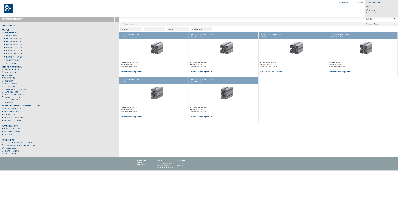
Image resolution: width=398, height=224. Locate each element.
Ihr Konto (359, 2)
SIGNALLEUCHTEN (12, 97)
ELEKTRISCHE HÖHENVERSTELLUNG (19, 143)
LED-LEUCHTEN (8, 87)
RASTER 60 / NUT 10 (14, 54)
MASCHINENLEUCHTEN (14, 95)
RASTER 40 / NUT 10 (14, 44)
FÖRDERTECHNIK (9, 148)
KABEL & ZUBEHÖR (11, 111)
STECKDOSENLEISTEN (13, 121)
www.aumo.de (344, 2)
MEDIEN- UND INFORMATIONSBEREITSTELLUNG (21, 106)
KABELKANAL (11, 35)
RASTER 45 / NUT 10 (14, 48)
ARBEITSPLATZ (8, 75)
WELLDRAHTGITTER (12, 132)
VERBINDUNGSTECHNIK (12, 67)
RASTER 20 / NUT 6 (13, 38)
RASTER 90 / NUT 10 (14, 57)
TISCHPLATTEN (11, 84)
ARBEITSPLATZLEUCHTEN (15, 89)
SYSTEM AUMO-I (11, 64)
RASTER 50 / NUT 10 (14, 51)
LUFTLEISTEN (9, 114)
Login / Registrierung (374, 2)
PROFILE (5, 30)
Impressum (180, 165)
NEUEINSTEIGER (8, 25)
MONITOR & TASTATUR (13, 117)
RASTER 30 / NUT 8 (13, 41)
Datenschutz (180, 163)
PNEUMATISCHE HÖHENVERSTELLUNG (20, 145)
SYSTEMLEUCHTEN (12, 100)
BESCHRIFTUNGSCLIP (12, 108)
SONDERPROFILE (13, 60)
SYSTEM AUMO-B (12, 32)
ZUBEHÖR (9, 81)
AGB (352, 2)
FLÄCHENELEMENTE (10, 126)
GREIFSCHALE (9, 78)
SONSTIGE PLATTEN (12, 128)
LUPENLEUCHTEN (12, 92)
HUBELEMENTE (8, 140)
